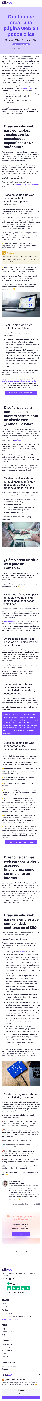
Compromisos (7, 1347)
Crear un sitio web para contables (21, 393)
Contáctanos (6, 1357)
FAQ (3, 1335)
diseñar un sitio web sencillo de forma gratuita (19, 381)
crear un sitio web (28, 88)
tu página (17, 440)
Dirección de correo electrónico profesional (18, 1316)
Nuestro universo (8, 1344)
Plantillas (5, 1307)
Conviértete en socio (9, 1366)
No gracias (21, 1390)
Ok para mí (21, 1398)
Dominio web (7, 1313)
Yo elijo (21, 1394)
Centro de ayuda (8, 1332)
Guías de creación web (21, 44)
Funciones (5, 1310)
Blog (3, 1329)
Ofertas (4, 1304)
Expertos (5, 1369)
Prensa (4, 1354)
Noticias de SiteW (8, 1350)
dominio (23, 952)
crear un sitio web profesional (26, 184)
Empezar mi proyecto (10, 1319)
